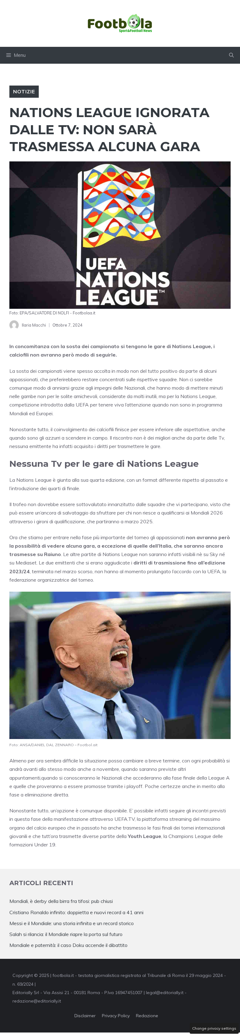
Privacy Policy (116, 1015)
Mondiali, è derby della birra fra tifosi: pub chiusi (61, 901)
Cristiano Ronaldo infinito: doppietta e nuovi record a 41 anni (76, 912)
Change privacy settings (214, 1028)
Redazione (147, 1015)
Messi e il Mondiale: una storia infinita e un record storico (71, 923)
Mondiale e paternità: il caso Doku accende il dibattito (69, 945)
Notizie (24, 91)
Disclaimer (85, 1015)
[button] (231, 55)
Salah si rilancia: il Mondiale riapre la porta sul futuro (65, 934)
